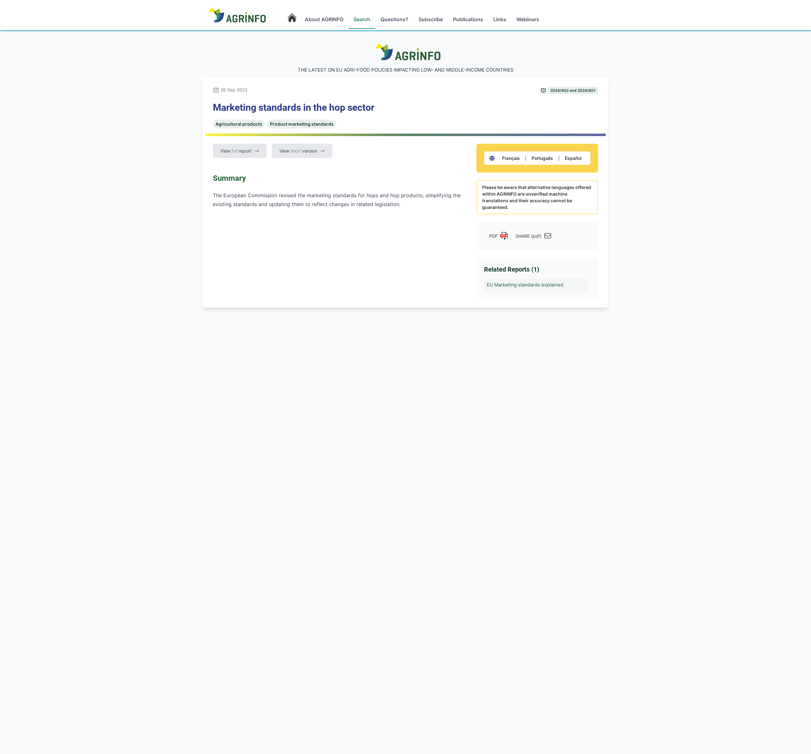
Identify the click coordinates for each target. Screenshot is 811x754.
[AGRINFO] (237, 14)
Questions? (394, 19)
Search (362, 19)
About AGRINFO (324, 19)
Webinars (527, 19)
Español (573, 158)
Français (511, 158)
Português (542, 158)
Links (499, 19)
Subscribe (430, 19)
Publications (468, 19)
